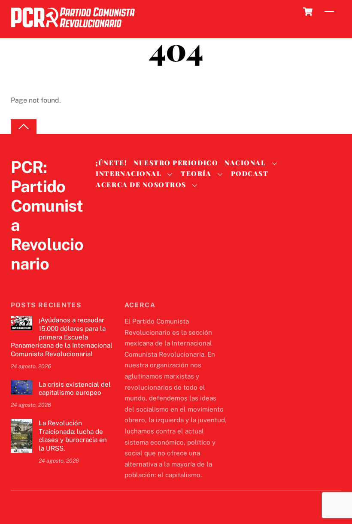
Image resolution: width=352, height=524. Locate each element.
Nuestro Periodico (176, 162)
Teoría (196, 173)
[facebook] (40, 281)
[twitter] (19, 281)
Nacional (245, 162)
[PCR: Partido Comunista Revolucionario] (73, 30)
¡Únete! (111, 162)
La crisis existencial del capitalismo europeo (75, 389)
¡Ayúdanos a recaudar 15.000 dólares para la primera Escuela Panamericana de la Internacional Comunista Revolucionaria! (61, 336)
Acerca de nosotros (141, 184)
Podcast (250, 173)
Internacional (128, 173)
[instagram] (60, 281)
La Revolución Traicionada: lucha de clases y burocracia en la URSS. (73, 435)
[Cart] (307, 11)
